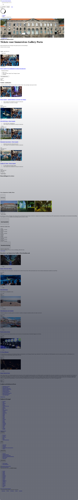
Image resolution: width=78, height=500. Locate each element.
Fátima (4, 421)
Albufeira (4, 403)
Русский (4, 484)
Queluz (4, 414)
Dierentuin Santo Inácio (7, 388)
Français (4, 477)
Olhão (4, 415)
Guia (3, 427)
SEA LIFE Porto (5, 387)
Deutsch (4, 474)
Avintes (4, 425)
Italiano (4, 479)
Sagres (4, 426)
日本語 (4, 481)
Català (4, 472)
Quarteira (4, 410)
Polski (4, 483)
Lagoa (4, 420)
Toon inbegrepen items (4, 76)
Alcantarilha (5, 412)
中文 (3, 486)
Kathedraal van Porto (6, 386)
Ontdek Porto (2, 396)
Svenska (4, 485)
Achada (4, 428)
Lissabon (4, 401)
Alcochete (4, 423)
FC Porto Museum (6, 392)
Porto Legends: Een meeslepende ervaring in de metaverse (13, 68)
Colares (4, 411)
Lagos (4, 407)
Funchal (4, 405)
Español (4, 476)
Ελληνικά (4, 475)
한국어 (4, 478)
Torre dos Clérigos (6, 390)
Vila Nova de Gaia (6, 406)
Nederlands (4, 480)
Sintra (4, 404)
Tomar (4, 413)
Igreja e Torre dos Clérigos (7, 393)
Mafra (4, 418)
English (4, 471)
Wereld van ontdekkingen (7, 389)
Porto (3, 402)
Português (4, 482)
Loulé (4, 416)
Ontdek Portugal (3, 430)
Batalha (4, 422)
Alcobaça (4, 424)
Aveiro (4, 417)
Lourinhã (4, 419)
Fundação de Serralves (6, 391)
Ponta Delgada (5, 409)
